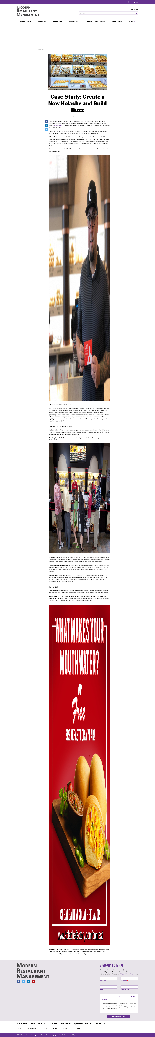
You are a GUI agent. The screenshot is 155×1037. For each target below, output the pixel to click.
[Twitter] (131, 2)
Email (101, 989)
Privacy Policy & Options (127, 974)
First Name (103, 981)
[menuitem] (18, 2)
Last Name (124, 981)
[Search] (136, 13)
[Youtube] (137, 2)
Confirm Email (125, 989)
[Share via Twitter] (46, 129)
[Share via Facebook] (46, 121)
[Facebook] (128, 2)
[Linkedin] (134, 2)
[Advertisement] (77, 37)
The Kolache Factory (58, 125)
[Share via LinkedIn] (46, 125)
